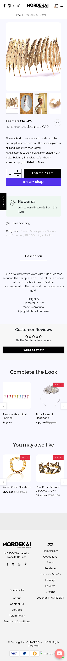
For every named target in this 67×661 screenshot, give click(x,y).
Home (17, 15)
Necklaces (50, 568)
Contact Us (17, 603)
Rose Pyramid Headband (44, 416)
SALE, (27, 235)
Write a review (33, 350)
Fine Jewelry (50, 550)
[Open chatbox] (59, 654)
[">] (25, 565)
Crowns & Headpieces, (34, 231)
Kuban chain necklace (17, 487)
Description (33, 256)
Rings (50, 562)
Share (3, 203)
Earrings (50, 580)
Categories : (12, 231)
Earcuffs (50, 586)
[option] (33, 56)
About (17, 598)
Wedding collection (42, 235)
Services (17, 609)
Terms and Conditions (17, 621)
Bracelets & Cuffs (50, 574)
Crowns (50, 591)
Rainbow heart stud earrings (15, 416)
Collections (50, 556)
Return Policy (17, 615)
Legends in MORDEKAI (50, 597)
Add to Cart (42, 173)
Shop (50, 545)
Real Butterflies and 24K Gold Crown (48, 489)
